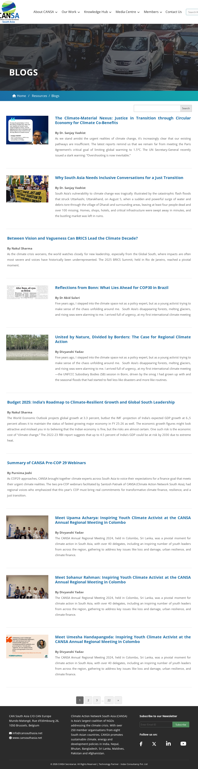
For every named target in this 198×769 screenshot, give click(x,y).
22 (109, 700)
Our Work (69, 11)
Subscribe (181, 724)
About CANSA (43, 11)
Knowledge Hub (96, 11)
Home (22, 96)
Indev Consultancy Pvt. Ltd (134, 764)
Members (151, 11)
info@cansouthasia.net (27, 733)
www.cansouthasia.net (27, 738)
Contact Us (174, 11)
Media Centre (126, 11)
